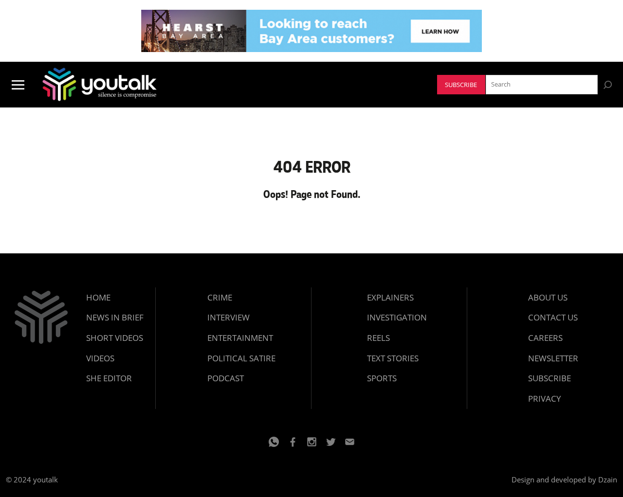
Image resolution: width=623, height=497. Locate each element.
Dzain (607, 479)
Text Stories (393, 358)
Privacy (544, 398)
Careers (545, 337)
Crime (219, 297)
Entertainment (240, 337)
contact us (553, 317)
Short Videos (114, 337)
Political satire (241, 358)
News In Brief (115, 317)
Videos (100, 358)
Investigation (397, 317)
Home (98, 297)
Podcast (225, 378)
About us (548, 297)
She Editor (109, 378)
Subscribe (461, 85)
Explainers (390, 297)
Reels (378, 337)
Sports (382, 378)
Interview (228, 317)
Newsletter (553, 358)
